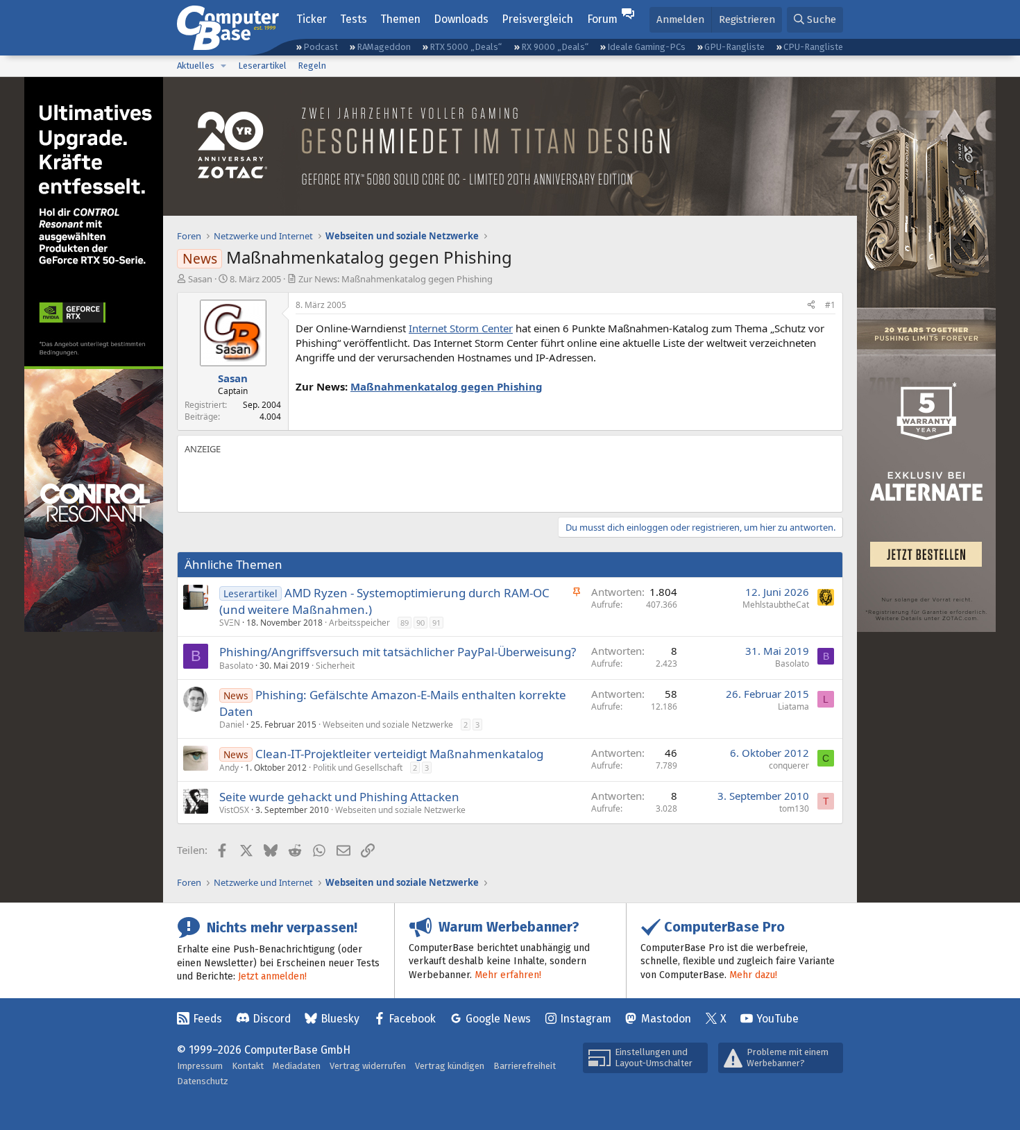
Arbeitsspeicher (359, 622)
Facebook (412, 1018)
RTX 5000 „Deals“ (466, 47)
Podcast (320, 47)
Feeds (207, 1018)
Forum (602, 19)
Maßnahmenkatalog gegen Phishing (446, 386)
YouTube (777, 1018)
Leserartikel (262, 65)
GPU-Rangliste (734, 47)
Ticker (311, 19)
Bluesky (340, 1018)
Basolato (236, 665)
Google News (498, 1018)
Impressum (200, 1066)
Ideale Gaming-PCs (646, 47)
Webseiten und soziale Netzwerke (388, 724)
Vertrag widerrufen (368, 1066)
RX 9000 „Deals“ (554, 47)
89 (404, 622)
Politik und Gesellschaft (357, 767)
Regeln (312, 65)
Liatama (793, 706)
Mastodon (666, 1018)
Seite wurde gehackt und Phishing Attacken (339, 797)
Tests (353, 19)
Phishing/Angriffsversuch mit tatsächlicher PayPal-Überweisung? (397, 652)
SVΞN (229, 622)
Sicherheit (335, 665)
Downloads (461, 19)
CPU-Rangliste (813, 47)
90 (420, 622)
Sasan (200, 279)
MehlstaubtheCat (775, 604)
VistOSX (234, 810)
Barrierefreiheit (524, 1066)
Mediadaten (297, 1066)
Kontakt (248, 1066)
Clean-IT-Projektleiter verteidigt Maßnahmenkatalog (399, 754)
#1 (830, 305)
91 (436, 622)
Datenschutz (202, 1081)
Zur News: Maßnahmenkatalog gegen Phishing (395, 279)
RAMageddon (384, 47)
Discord (272, 1018)
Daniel (231, 724)
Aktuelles (195, 65)
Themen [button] (400, 19)
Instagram (585, 1018)
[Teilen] (811, 306)
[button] (223, 65)
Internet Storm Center (461, 328)
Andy (229, 767)
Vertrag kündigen (449, 1066)
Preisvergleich (537, 19)
